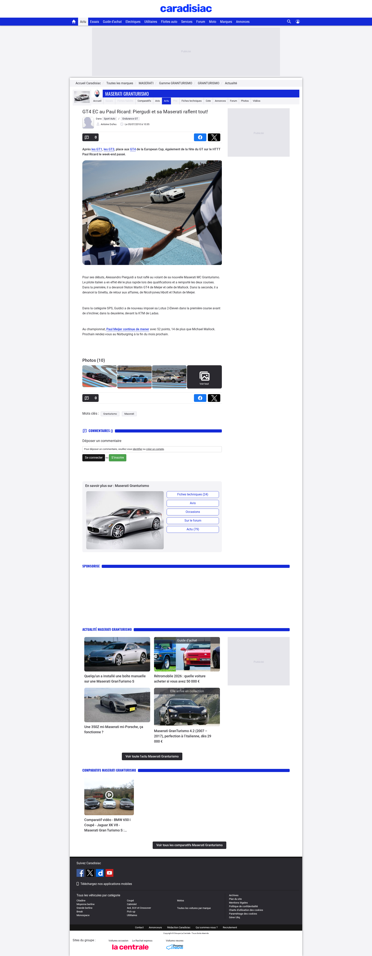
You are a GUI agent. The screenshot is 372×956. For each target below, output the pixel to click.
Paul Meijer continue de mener (127, 329)
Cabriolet (132, 904)
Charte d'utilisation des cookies (246, 910)
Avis (157, 100)
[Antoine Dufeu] (88, 127)
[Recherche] (289, 22)
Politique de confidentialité (243, 906)
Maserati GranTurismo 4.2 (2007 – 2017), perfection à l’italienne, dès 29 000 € (182, 736)
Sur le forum (192, 520)
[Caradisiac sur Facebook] (81, 873)
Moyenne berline (86, 904)
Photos (245, 100)
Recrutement (230, 927)
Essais (94, 22)
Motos (180, 900)
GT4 (133, 149)
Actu (83, 22)
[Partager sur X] (215, 136)
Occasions (193, 512)
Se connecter (93, 457)
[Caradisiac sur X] (90, 873)
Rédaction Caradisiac (178, 927)
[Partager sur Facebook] (201, 136)
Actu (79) (193, 529)
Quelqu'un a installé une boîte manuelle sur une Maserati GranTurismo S (115, 678)
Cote (208, 100)
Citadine (81, 900)
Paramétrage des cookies (243, 913)
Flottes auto (169, 22)
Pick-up (131, 911)
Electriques (133, 22)
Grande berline (84, 907)
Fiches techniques (192, 100)
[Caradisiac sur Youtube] (109, 873)
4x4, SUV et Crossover (139, 907)
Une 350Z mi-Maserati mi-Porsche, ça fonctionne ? (113, 729)
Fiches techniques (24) (192, 494)
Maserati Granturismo (127, 93)
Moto (212, 22)
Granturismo (110, 413)
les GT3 (109, 149)
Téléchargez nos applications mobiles (106, 884)
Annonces (243, 22)
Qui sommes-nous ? (207, 927)
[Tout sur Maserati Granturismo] (82, 102)
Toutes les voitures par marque (194, 908)
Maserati (129, 413)
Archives (234, 895)
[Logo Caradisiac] (186, 15)
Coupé (130, 900)
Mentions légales (238, 902)
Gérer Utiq (234, 917)
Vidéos (256, 100)
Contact (139, 927)
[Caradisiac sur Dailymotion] (100, 873)
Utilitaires (150, 22)
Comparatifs (144, 100)
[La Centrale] (130, 950)
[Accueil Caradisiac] (74, 21)
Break (80, 911)
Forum (200, 22)
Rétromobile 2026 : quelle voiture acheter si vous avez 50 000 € (180, 678)
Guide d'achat (112, 22)
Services (186, 22)
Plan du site (235, 899)
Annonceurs (155, 927)
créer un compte (155, 449)
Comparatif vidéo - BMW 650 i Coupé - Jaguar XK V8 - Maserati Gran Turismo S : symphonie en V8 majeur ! (107, 825)
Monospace (83, 915)
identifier (137, 449)
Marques (226, 22)
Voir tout (204, 383)
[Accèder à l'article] (117, 654)
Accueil (97, 100)
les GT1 (96, 149)
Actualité (231, 83)
